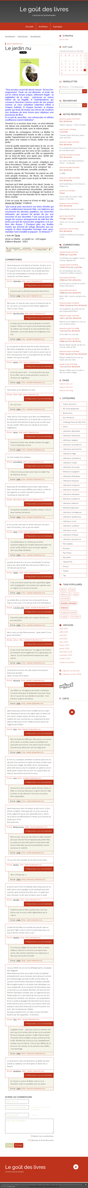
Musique (66, 548)
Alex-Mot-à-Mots (18, 313)
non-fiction (75, 616)
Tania (17, 235)
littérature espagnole (71, 471)
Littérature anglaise (70, 440)
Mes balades (68, 544)
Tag (64, 575)
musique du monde (68, 612)
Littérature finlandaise (71, 476)
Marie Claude (65, 305)
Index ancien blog (66, 390)
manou (15, 432)
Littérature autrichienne (72, 449)
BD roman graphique (71, 408)
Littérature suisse (70, 530)
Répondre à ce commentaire (39, 285)
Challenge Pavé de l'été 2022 (74, 422)
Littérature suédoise (71, 526)
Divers (65, 426)
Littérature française (40, 248)
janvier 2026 (64, 648)
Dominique (16, 680)
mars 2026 (63, 642)
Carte (65, 698)
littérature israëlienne (71, 499)
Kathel (15, 532)
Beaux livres (67, 413)
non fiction (22, 250)
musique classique (68, 603)
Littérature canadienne (72, 458)
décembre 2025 (65, 652)
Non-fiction (67, 553)
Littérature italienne (70, 503)
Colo (61, 331)
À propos (57, 26)
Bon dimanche (10, 36)
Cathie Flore (17, 281)
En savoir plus (11, 1186)
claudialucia (17, 1071)
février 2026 (64, 645)
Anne (15, 778)
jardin (29, 250)
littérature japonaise (71, 508)
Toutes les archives (67, 662)
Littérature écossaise (71, 467)
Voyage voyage (66, 218)
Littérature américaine (71, 435)
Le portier (63, 132)
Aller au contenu (7, 2)
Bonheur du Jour (18, 827)
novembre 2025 (65, 655)
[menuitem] (29, 26)
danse (63, 589)
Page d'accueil (23, 36)
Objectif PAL (67, 562)
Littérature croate (70, 462)
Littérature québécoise (72, 517)
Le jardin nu (18, 48)
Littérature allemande (71, 431)
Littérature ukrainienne (72, 539)
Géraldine (16, 937)
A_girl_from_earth (18, 608)
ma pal (71, 589)
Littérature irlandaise (71, 489)
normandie (65, 598)
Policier (66, 571)
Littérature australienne (72, 444)
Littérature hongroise (71, 485)
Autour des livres (69, 404)
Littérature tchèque (70, 535)
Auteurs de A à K (66, 387)
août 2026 (63, 628)
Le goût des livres (44, 9)
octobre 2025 (64, 658)
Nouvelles (67, 557)
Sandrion (16, 865)
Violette (15, 572)
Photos (66, 566)
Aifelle (18, 296)
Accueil (29, 26)
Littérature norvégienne (72, 512)
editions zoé (65, 594)
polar (76, 594)
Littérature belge (69, 453)
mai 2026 (63, 635)
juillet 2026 (63, 632)
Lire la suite (63, 39)
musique (64, 616)
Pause (62, 193)
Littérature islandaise (71, 494)
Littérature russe (69, 521)
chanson (64, 607)
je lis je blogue (17, 462)
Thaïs (15, 1019)
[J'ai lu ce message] (86, 1184)
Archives (43, 26)
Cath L (62, 318)
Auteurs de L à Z (65, 384)
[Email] (72, 712)
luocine (15, 362)
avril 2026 (63, 638)
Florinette (16, 900)
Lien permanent (14, 248)
